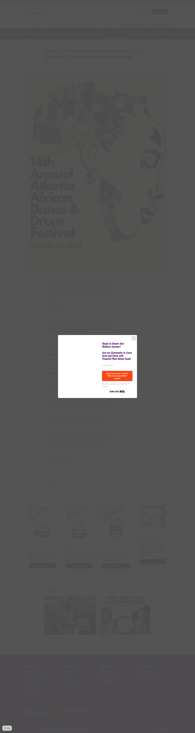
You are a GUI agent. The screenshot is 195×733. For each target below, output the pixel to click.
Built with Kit (117, 391)
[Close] (134, 338)
